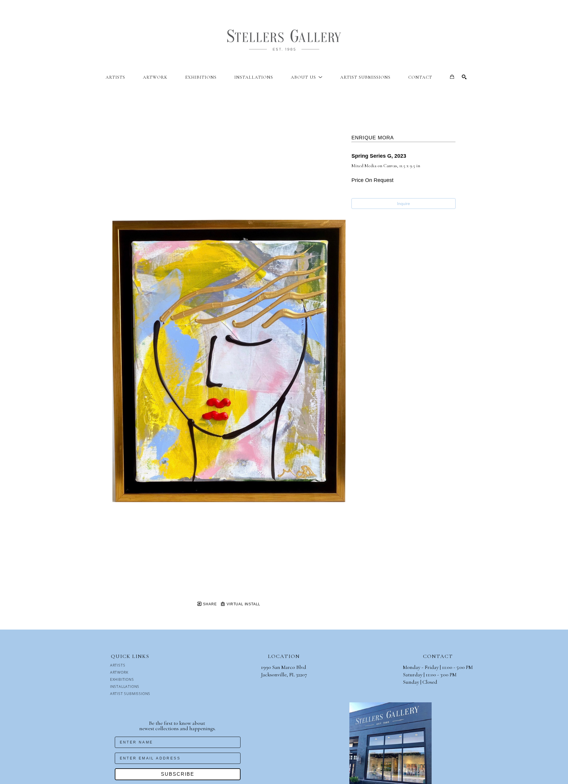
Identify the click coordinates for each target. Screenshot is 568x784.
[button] (306, 77)
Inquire (403, 203)
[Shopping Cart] (452, 76)
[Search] (464, 77)
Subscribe (177, 774)
